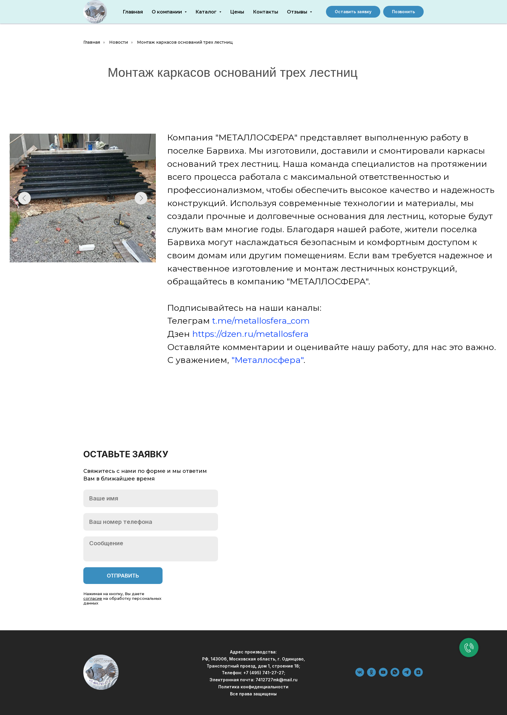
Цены (237, 12)
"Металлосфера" (267, 360)
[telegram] (406, 674)
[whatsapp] (395, 674)
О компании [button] (167, 12)
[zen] (418, 674)
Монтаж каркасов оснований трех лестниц (185, 42)
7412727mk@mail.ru (277, 679)
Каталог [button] (206, 12)
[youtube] (383, 674)
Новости (118, 42)
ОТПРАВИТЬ (123, 576)
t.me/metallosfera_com (261, 320)
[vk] (359, 674)
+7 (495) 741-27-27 (263, 672)
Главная (133, 12)
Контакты (265, 12)
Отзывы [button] (297, 12)
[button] (353, 12)
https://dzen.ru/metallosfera (250, 334)
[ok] (371, 674)
